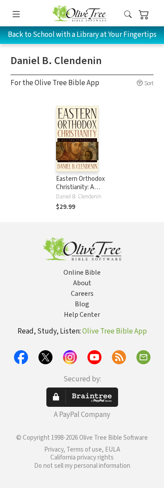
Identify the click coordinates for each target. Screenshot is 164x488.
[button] (128, 14)
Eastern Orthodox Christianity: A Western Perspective (80, 191)
